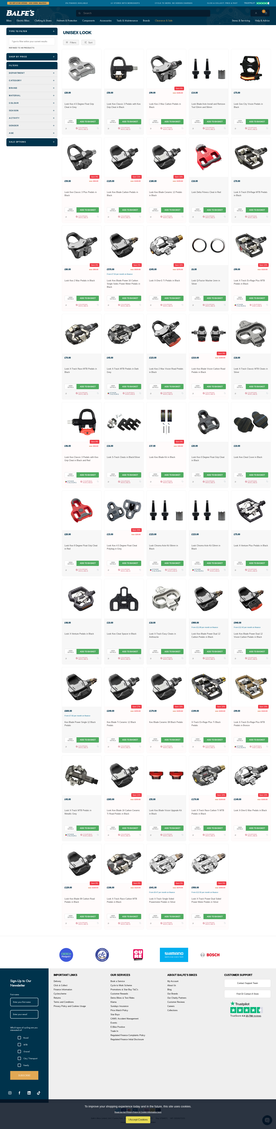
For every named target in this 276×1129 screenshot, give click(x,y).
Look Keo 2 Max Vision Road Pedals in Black (166, 370)
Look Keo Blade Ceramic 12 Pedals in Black (165, 194)
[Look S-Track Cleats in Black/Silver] (124, 422)
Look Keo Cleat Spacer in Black (121, 634)
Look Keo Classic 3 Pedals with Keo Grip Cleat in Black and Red (81, 459)
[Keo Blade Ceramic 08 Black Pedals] (166, 687)
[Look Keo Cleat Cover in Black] (251, 422)
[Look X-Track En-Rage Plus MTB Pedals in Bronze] (251, 687)
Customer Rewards (119, 994)
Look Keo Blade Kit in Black (162, 457)
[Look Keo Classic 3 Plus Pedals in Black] (82, 157)
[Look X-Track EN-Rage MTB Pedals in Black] (251, 157)
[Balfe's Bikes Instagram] (9, 1092)
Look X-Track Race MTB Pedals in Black (81, 370)
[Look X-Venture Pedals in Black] (82, 599)
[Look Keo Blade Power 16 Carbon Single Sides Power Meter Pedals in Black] (124, 245)
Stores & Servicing (241, 20)
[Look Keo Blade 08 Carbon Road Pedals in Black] (82, 863)
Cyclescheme (60, 994)
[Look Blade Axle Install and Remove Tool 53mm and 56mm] (209, 69)
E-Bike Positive (118, 1027)
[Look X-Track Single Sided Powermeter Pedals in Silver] (166, 863)
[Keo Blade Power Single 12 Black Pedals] (82, 687)
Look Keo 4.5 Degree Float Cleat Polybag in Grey (122, 547)
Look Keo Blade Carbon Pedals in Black (122, 194)
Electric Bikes (23, 20)
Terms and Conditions (64, 1002)
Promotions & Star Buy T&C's (124, 989)
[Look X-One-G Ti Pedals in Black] (166, 245)
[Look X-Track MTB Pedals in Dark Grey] (124, 334)
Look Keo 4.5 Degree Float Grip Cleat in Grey (79, 105)
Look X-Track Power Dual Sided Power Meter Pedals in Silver (206, 900)
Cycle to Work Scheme (121, 985)
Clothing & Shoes (43, 20)
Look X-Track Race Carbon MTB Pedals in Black (122, 900)
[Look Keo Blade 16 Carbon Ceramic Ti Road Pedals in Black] (124, 775)
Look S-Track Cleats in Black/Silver (123, 457)
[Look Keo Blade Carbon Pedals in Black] (124, 157)
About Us (171, 985)
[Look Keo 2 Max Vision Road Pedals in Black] (166, 334)
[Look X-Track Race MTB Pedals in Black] (82, 334)
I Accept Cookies (138, 1119)
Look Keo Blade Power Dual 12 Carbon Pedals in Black (206, 635)
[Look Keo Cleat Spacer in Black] (124, 599)
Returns (57, 998)
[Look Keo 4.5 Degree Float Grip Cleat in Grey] (82, 69)
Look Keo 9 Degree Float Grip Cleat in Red (81, 547)
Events (114, 1023)
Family (26, 1065)
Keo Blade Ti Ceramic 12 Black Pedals (121, 724)
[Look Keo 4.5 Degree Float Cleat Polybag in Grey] (124, 510)
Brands (146, 20)
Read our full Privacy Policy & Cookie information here (138, 1112)
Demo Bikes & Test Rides (122, 998)
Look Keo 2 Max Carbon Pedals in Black (165, 105)
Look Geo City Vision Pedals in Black (248, 105)
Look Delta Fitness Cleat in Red (206, 192)
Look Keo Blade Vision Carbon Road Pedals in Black (208, 370)
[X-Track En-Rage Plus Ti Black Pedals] (209, 687)
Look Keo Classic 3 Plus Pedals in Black (81, 194)
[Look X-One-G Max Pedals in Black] (251, 775)
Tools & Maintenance (127, 20)
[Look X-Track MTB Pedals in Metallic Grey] (82, 775)
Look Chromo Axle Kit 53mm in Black (206, 547)
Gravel (26, 1051)
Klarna (113, 1002)
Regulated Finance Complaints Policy (128, 1035)
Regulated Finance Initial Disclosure (127, 1039)
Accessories (106, 20)
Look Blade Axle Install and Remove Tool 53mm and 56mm (208, 105)
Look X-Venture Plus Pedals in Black (251, 545)
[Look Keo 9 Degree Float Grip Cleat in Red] (82, 510)
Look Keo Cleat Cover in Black (248, 457)
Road (25, 1037)
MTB (25, 1044)
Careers (171, 1006)
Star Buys (115, 1014)
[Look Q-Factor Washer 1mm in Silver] (209, 245)
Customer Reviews (176, 1002)
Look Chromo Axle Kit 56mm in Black (163, 547)
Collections (172, 1010)
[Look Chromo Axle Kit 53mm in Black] (209, 510)
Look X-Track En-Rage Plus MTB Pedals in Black (249, 282)
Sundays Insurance (119, 1006)
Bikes (9, 20)
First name (14, 994)
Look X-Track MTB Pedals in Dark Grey (123, 370)
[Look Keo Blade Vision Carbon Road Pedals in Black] (209, 334)
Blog (169, 989)
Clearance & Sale (163, 20)
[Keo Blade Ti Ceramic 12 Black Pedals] (124, 687)
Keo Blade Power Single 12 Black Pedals (80, 724)
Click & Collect (60, 985)
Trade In (114, 1031)
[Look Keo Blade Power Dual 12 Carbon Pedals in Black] (209, 599)
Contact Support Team (247, 983)
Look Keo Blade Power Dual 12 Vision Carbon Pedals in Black (248, 635)
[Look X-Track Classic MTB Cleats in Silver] (251, 334)
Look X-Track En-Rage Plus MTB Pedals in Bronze (249, 724)
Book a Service (118, 981)
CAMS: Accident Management (124, 1018)
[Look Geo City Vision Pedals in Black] (251, 69)
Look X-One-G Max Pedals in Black (250, 810)
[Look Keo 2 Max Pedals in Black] (82, 245)
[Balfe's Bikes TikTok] (38, 1092)
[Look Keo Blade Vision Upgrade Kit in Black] (166, 775)
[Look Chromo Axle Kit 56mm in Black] (166, 510)
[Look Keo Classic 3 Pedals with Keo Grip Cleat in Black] (124, 69)
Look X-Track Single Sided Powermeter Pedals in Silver (162, 900)
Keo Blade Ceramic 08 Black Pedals (166, 722)
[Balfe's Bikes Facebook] (19, 1092)
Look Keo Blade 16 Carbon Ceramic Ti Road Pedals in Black (123, 812)
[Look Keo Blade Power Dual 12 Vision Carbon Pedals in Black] (251, 599)
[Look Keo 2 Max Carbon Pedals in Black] (166, 69)
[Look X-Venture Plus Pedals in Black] (251, 510)
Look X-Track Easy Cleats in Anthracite (162, 635)
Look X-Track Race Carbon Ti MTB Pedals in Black (208, 812)
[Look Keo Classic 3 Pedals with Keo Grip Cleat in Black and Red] (82, 422)
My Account (172, 981)
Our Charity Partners (176, 998)
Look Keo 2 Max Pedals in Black (80, 280)
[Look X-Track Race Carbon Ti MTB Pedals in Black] (209, 775)
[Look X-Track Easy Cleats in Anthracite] (166, 599)
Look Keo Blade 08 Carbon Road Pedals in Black (80, 900)
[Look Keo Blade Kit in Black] (166, 422)
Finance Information (63, 989)
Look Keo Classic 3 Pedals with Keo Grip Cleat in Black (124, 105)
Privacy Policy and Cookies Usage (70, 1006)
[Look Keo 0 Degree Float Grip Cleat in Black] (209, 422)
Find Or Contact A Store (248, 994)
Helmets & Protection (67, 20)
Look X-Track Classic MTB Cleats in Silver (251, 370)
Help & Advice (262, 20)
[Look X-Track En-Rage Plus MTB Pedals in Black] (251, 245)
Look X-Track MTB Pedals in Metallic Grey (78, 812)
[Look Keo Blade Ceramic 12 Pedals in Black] (166, 157)
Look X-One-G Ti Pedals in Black (164, 280)
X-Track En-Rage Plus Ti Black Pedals (206, 724)
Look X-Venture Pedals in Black (79, 634)
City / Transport (30, 1058)
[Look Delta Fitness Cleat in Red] (209, 157)
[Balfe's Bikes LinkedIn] (29, 1092)
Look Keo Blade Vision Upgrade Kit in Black (165, 812)
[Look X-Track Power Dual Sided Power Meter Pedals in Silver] (209, 863)
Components (88, 20)
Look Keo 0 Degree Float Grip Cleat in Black (208, 459)
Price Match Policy (119, 1010)
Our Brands (172, 994)
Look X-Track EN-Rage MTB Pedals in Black (250, 194)
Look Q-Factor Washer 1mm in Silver (206, 282)
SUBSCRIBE (24, 1075)
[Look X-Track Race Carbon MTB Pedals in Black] (124, 863)
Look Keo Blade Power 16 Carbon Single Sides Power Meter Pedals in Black (123, 283)
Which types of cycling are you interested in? (24, 1029)
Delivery (57, 981)
